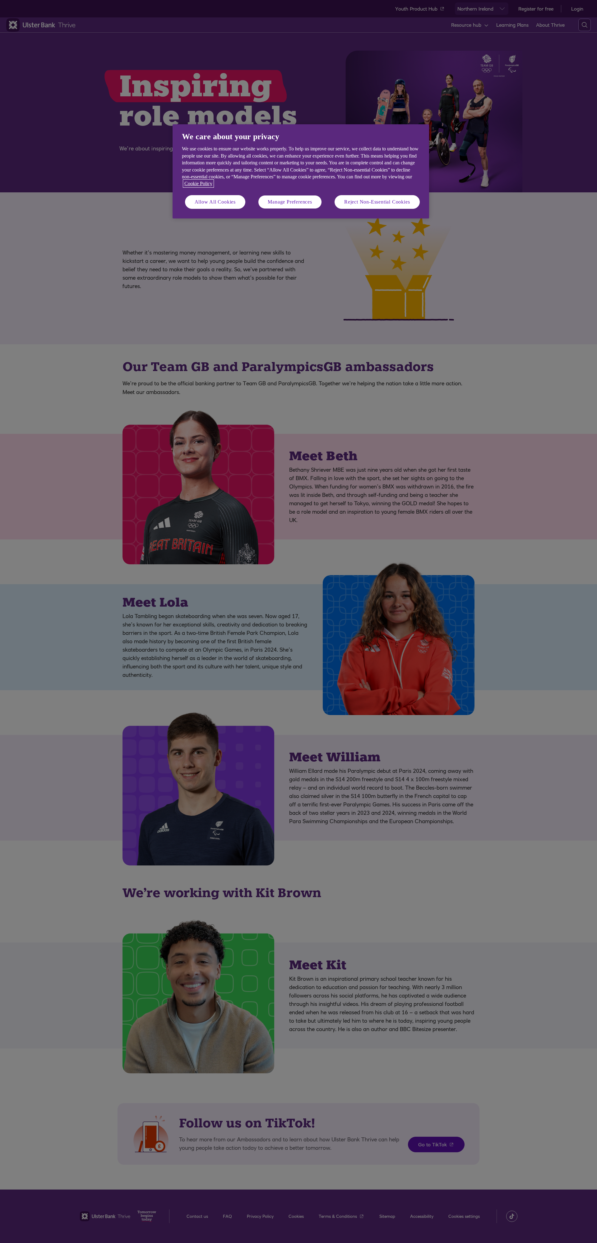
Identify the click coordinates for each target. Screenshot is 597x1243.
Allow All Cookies (215, 201)
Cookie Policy (198, 183)
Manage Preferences (290, 201)
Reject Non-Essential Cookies (377, 201)
